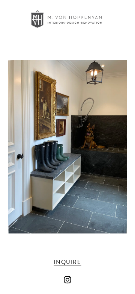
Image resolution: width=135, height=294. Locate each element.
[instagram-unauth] (67, 279)
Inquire (67, 262)
